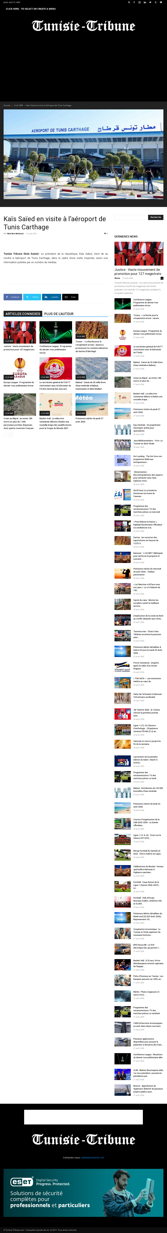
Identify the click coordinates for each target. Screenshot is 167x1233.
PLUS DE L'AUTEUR (58, 314)
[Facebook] (134, 2)
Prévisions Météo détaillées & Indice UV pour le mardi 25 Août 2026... (147, 650)
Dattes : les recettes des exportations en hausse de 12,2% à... (145, 540)
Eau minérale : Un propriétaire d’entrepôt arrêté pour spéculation (146, 428)
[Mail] (150, 2)
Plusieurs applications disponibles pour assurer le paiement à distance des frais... (148, 1042)
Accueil (7, 105)
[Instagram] (139, 2)
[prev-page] (6, 435)
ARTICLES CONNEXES (23, 314)
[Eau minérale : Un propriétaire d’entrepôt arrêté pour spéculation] (122, 429)
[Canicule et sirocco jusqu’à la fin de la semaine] (122, 744)
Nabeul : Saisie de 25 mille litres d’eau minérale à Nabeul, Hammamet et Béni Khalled (91, 385)
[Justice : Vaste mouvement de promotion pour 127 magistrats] (20, 332)
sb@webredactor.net (92, 1157)
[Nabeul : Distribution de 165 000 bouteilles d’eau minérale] (122, 792)
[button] (129, 2)
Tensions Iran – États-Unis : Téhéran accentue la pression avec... (147, 634)
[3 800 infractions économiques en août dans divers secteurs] (122, 1027)
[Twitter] (155, 2)
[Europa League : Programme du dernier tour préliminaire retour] (20, 368)
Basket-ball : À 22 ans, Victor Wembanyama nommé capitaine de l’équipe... (148, 963)
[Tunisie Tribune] (83, 26)
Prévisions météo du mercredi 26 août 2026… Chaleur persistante (147, 572)
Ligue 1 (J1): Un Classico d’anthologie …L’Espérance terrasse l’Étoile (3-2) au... (145, 728)
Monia (117, 278)
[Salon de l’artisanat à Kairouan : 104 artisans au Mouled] (122, 698)
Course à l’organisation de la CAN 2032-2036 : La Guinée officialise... (146, 822)
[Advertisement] (56, 243)
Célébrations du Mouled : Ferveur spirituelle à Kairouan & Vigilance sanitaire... (148, 869)
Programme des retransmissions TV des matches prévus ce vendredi (146, 1010)
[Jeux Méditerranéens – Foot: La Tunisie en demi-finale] (122, 445)
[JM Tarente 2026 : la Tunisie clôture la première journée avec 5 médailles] (122, 714)
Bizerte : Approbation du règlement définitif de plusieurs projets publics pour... (148, 1089)
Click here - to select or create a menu (31, 8)
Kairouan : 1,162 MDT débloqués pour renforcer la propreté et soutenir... (148, 556)
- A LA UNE (18, 105)
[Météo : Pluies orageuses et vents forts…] (122, 996)
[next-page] (11, 435)
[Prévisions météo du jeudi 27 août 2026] (92, 404)
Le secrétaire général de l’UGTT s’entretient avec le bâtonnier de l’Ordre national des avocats (55, 385)
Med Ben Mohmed (15, 233)
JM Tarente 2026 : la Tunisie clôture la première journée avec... (146, 713)
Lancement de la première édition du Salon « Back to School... (145, 760)
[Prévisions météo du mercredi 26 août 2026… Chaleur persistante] (122, 573)
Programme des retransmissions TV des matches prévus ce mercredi (146, 509)
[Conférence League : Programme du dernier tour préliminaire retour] (55, 332)
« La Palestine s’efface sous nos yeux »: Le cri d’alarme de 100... (146, 587)
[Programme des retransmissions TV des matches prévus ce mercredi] (122, 510)
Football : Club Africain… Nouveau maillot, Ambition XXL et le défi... (147, 901)
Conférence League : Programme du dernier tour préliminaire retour (55, 349)
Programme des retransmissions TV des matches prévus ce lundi (144, 775)
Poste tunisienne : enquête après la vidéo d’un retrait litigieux (146, 666)
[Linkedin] (144, 2)
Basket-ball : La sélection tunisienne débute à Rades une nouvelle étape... (147, 397)
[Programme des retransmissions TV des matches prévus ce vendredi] (122, 1011)
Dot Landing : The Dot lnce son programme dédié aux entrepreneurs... (147, 459)
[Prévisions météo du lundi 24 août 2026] (122, 808)
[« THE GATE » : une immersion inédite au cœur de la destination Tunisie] (122, 682)
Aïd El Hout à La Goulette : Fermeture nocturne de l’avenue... (145, 493)
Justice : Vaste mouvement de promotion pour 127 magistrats (137, 272)
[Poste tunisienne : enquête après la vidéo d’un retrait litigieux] (122, 667)
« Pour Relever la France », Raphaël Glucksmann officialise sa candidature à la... (147, 525)
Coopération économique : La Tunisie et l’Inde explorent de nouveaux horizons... (146, 932)
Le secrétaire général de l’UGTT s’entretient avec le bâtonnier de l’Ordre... (148, 350)
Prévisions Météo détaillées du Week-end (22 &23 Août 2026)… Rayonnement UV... (147, 916)
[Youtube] (161, 2)
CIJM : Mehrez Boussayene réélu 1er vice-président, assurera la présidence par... (148, 1073)
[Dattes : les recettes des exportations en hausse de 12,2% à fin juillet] (122, 540)
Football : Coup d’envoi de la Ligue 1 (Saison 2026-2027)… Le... (146, 885)
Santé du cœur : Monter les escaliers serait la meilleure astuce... (146, 603)
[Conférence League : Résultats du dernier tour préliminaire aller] (122, 1058)
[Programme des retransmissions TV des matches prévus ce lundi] (122, 776)
